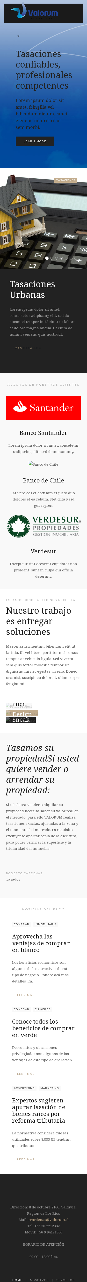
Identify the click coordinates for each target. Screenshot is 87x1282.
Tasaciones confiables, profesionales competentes (19, 36)
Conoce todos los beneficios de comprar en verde (43, 1028)
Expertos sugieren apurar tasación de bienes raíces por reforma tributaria (38, 1110)
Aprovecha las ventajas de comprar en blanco (41, 943)
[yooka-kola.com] (22, 713)
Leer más (26, 995)
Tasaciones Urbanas (32, 289)
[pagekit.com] (21, 720)
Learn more (35, 141)
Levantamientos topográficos (67, 259)
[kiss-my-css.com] (19, 706)
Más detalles (28, 348)
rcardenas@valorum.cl (49, 1219)
